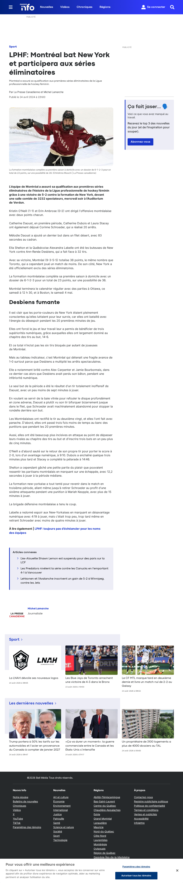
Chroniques (84, 7)
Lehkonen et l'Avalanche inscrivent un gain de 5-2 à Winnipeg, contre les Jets (62, 581)
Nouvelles (46, 7)
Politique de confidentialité (149, 805)
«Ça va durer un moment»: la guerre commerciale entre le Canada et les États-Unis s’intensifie (89, 746)
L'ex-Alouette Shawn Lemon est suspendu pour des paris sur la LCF (63, 560)
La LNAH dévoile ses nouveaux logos (33, 678)
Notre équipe (20, 797)
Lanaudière (100, 822)
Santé (56, 822)
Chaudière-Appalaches (107, 810)
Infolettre (139, 822)
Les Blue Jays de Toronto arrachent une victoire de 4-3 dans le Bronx (89, 680)
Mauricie (98, 827)
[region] (91, 871)
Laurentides (100, 840)
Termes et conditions (146, 810)
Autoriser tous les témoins (136, 875)
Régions (105, 7)
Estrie (97, 814)
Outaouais (99, 848)
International (60, 810)
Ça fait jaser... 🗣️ (148, 107)
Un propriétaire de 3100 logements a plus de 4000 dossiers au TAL (146, 744)
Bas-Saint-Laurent (104, 801)
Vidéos (65, 7)
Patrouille (58, 818)
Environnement (62, 805)
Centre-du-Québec (105, 805)
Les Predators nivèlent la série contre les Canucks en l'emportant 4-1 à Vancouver (64, 570)
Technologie (60, 840)
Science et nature (63, 827)
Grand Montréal (103, 818)
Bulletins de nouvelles (25, 801)
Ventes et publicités (145, 814)
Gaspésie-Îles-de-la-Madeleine (112, 857)
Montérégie (100, 844)
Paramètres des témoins (27, 827)
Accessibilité (141, 818)
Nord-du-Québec (104, 831)
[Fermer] (177, 870)
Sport (13, 47)
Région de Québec (104, 852)
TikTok (17, 822)
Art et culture (60, 797)
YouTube (18, 818)
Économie (59, 801)
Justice (57, 814)
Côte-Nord (100, 835)
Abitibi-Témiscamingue (107, 797)
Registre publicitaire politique (151, 801)
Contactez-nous (143, 797)
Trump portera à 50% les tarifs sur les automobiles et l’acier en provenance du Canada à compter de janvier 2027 (34, 746)
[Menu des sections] (10, 7)
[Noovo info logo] (27, 7)
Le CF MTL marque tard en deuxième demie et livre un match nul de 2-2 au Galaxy (147, 682)
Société (57, 831)
